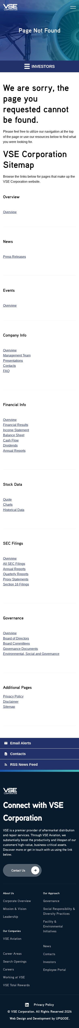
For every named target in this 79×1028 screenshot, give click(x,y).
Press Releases (14, 256)
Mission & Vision (14, 909)
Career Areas (12, 953)
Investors (49, 962)
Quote (7, 499)
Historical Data (13, 510)
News (47, 946)
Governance (51, 901)
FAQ (6, 371)
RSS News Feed (24, 765)
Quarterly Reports (15, 574)
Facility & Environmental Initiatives (53, 926)
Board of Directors (16, 638)
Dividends (10, 445)
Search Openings (15, 961)
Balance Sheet (13, 435)
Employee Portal (54, 970)
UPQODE (62, 1018)
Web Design (18, 1018)
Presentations (13, 360)
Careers (8, 969)
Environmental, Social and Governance (31, 654)
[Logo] (10, 793)
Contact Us (18, 870)
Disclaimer (10, 701)
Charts (8, 504)
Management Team (17, 355)
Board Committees (16, 643)
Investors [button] (42, 66)
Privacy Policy (13, 696)
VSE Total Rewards (16, 985)
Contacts (9, 365)
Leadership (10, 917)
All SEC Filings (14, 563)
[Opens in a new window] (27, 1004)
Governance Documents (20, 648)
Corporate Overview (17, 901)
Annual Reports (14, 450)
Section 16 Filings (16, 584)
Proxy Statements (15, 579)
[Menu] (73, 7)
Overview (10, 212)
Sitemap (9, 706)
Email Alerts (20, 743)
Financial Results (15, 425)
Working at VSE (14, 977)
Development (42, 1018)
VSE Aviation (12, 939)
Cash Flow (11, 440)
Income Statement (16, 430)
